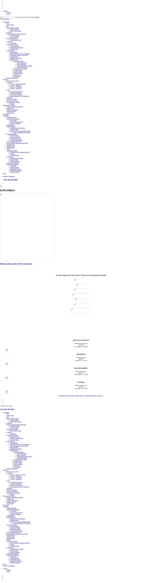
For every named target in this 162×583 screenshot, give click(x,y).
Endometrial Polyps (15, 559)
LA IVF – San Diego (15, 479)
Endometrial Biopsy (22, 458)
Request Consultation (9, 565)
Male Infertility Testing (13, 418)
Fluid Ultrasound (21, 455)
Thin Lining (13, 556)
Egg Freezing (10, 415)
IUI (8, 417)
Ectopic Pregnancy (15, 552)
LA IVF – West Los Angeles (17, 474)
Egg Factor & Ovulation (13, 509)
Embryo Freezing (14, 437)
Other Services (11, 441)
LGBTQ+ (9, 423)
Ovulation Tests (18, 461)
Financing (6, 505)
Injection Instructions (12, 468)
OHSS (8, 540)
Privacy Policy (79, 395)
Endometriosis (14, 443)
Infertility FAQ (11, 537)
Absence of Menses (15, 514)
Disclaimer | (62, 395)
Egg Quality (13, 511)
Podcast (12, 494)
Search (37, 17)
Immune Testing (18, 462)
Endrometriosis (11, 515)
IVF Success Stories (12, 491)
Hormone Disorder (12, 525)
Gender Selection (14, 426)
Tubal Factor (10, 547)
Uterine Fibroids (14, 558)
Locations (9, 473)
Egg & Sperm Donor (12, 429)
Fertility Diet (10, 499)
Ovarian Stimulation (12, 541)
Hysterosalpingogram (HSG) (24, 456)
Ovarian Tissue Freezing (16, 438)
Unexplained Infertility (13, 553)
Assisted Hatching (11, 508)
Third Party (13, 433)
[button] (6, 351)
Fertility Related (11, 517)
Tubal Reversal (14, 447)
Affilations (9, 488)
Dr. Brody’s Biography (16, 485)
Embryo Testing (14, 427)
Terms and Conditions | (90, 395)
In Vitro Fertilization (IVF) (14, 532)
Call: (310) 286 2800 (10, 180)
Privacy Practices (70, 395)
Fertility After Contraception (17, 518)
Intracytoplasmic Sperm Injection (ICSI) (17, 534)
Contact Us (100, 395)
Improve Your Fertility (9, 496)
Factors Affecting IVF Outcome (22, 523)
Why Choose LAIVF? (13, 471)
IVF (8, 414)
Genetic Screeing (18, 464)
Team (8, 481)
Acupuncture (10, 503)
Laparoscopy (17, 465)
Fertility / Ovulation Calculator (15, 497)
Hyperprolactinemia (15, 529)
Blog (4, 564)
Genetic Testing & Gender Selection (16, 424)
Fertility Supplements (12, 500)
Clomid (12, 544)
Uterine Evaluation (19, 452)
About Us (6, 470)
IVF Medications (14, 546)
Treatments (6, 412)
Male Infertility (11, 538)
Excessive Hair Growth (16, 531)
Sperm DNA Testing (15, 421)
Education (6, 506)
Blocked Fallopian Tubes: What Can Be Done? (16, 264)
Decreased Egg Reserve (16, 512)
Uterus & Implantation (13, 555)
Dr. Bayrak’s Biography (16, 482)
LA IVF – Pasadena (15, 476)
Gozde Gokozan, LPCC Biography (19, 487)
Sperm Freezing (14, 440)
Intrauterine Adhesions (16, 561)
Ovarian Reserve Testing (20, 459)
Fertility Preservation (12, 435)
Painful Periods (14, 520)
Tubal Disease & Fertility (16, 549)
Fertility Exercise (11, 502)
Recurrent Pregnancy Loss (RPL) (19, 446)
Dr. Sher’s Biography (16, 484)
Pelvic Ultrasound (21, 453)
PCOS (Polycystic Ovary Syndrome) (20, 444)
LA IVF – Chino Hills (16, 477)
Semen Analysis (14, 420)
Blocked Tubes (14, 550)
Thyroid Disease (14, 526)
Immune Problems (15, 562)
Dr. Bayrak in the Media (13, 493)
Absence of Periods (15, 528)
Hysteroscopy (17, 467)
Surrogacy (9, 432)
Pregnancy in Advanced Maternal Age (20, 521)
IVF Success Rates (12, 490)
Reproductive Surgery (16, 449)
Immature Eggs (11, 535)
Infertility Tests (14, 450)
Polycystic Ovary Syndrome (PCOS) (20, 543)
